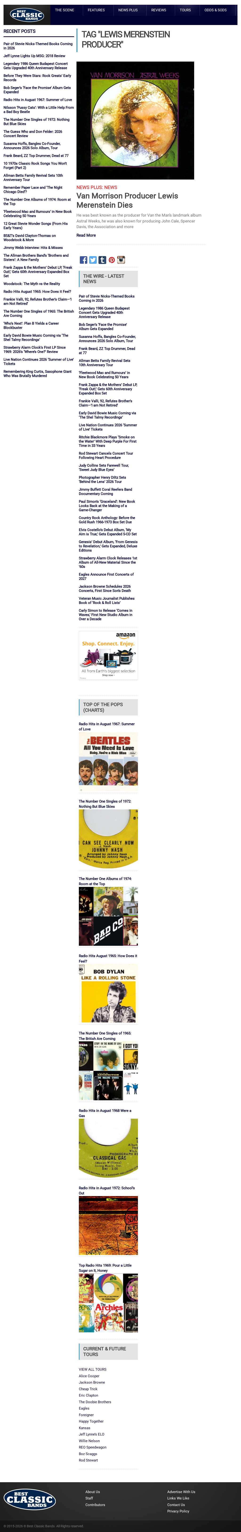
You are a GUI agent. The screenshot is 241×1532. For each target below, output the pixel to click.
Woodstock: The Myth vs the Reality (32, 284)
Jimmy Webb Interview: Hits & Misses (33, 248)
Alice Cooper (89, 1376)
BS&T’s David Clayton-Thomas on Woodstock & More (30, 238)
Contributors (95, 1505)
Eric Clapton (88, 1395)
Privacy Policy (178, 1511)
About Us (92, 1492)
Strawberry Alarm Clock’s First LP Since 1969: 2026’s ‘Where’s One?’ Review (35, 349)
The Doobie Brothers (95, 1402)
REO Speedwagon (92, 1447)
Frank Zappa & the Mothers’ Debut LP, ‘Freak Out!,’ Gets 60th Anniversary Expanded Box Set (38, 271)
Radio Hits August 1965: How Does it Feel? (37, 291)
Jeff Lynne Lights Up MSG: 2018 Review (34, 56)
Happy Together (91, 1421)
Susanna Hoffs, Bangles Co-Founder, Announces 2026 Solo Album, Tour (32, 146)
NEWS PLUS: (89, 187)
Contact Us (176, 1505)
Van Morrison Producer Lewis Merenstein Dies (127, 200)
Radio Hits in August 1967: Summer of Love (38, 100)
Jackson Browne (92, 1382)
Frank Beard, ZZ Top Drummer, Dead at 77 (36, 156)
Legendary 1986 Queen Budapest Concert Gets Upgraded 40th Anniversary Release (36, 66)
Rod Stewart (88, 1460)
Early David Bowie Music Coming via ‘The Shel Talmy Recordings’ (36, 337)
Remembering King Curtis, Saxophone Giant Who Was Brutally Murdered (38, 373)
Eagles (84, 1408)
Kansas (84, 1428)
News (110, 187)
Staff (89, 1498)
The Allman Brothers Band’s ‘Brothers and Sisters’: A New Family (36, 257)
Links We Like (178, 1498)
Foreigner (86, 1415)
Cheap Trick (88, 1389)
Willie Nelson (89, 1441)
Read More (86, 236)
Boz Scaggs (88, 1454)
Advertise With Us (181, 1492)
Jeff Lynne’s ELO (91, 1434)
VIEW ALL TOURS (92, 1369)
